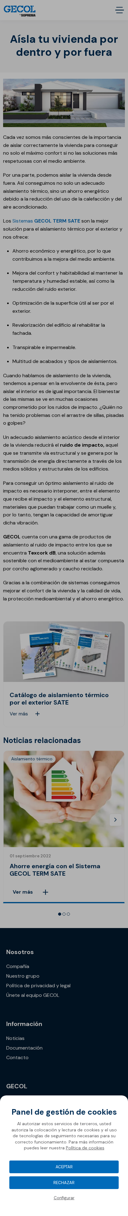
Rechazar (64, 1182)
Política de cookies (85, 1148)
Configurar (64, 1198)
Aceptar (64, 1167)
